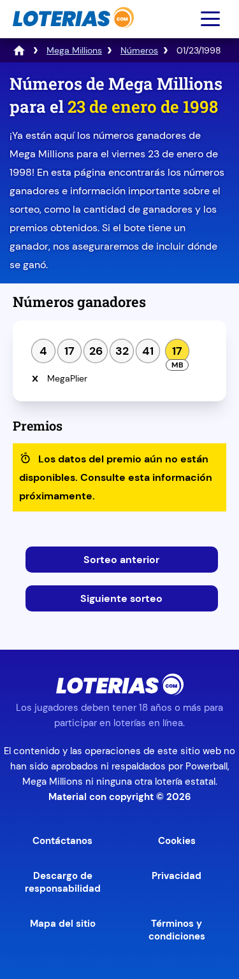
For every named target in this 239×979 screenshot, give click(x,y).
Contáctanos (62, 840)
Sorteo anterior (121, 559)
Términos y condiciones (176, 930)
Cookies (177, 840)
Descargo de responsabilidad (63, 882)
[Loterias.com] (71, 34)
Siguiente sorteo (121, 598)
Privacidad (176, 875)
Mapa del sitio (63, 923)
